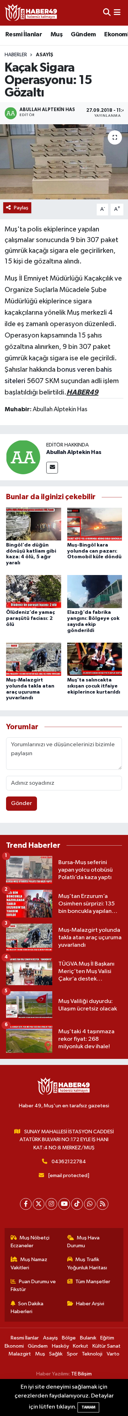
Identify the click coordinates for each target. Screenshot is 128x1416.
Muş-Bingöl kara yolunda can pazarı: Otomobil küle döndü (94, 551)
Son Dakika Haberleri (27, 1307)
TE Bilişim (81, 1373)
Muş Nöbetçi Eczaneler (30, 1241)
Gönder (21, 803)
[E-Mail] (52, 468)
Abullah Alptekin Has (73, 452)
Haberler (16, 54)
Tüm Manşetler (92, 1281)
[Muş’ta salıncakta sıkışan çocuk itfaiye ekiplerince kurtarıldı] (94, 659)
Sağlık (56, 1354)
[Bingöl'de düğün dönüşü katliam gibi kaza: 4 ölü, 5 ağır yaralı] (33, 524)
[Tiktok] (77, 1204)
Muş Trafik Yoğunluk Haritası (87, 1263)
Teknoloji (92, 1354)
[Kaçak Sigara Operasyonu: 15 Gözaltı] (64, 161)
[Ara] (107, 13)
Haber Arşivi (90, 1303)
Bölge (69, 1338)
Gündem (83, 34)
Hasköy (60, 1346)
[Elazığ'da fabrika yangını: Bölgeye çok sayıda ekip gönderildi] (94, 592)
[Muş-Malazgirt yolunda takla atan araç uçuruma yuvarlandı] (33, 659)
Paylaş (21, 207)
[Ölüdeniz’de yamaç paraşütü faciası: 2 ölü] (33, 592)
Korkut (80, 1346)
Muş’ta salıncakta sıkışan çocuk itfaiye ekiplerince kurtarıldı (93, 686)
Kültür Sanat (106, 1346)
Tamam (88, 1407)
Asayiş (44, 54)
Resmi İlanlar (23, 34)
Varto (113, 1354)
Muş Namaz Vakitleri (29, 1263)
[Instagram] (51, 1204)
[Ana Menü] (117, 13)
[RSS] (102, 1204)
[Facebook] (26, 1204)
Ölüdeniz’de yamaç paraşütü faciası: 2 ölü (30, 618)
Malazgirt (20, 1354)
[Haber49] (31, 12)
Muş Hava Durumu (83, 1241)
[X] (38, 1204)
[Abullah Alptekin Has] (23, 457)
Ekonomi (14, 1346)
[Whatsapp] (90, 1204)
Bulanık (88, 1338)
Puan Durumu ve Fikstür (33, 1285)
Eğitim (107, 1338)
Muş (56, 34)
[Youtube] (64, 1204)
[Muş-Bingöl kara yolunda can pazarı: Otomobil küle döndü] (94, 524)
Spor (72, 1354)
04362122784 (69, 1161)
